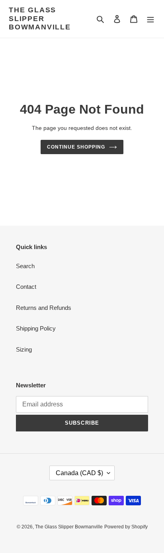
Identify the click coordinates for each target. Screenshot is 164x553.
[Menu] (150, 18)
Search (25, 266)
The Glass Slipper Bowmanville (40, 18)
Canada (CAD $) (79, 473)
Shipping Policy (36, 328)
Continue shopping (76, 147)
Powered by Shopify (126, 527)
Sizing (24, 349)
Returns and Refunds (43, 307)
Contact (26, 286)
